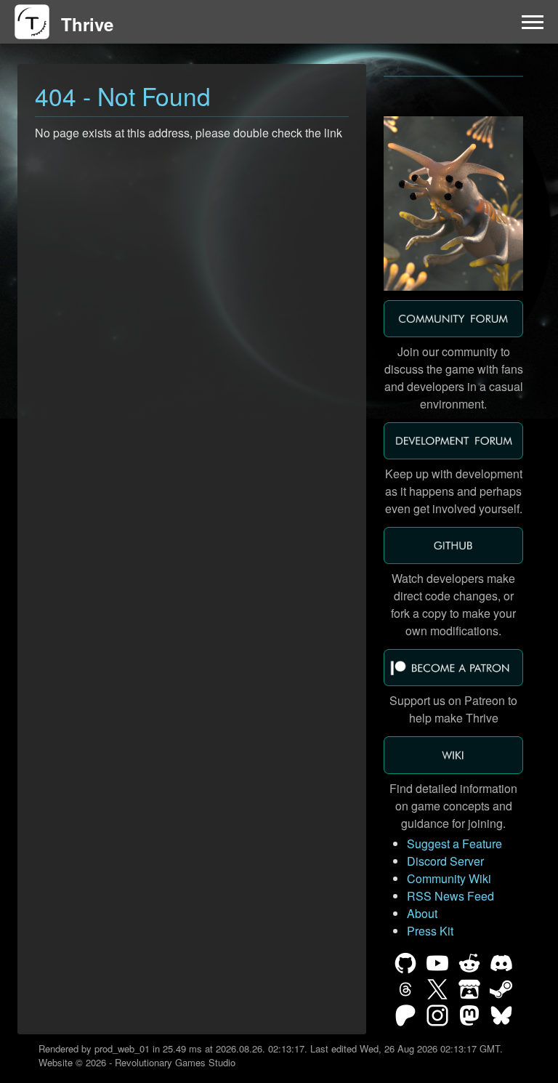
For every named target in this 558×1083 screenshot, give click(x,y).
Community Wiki (449, 878)
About (422, 913)
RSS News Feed (450, 895)
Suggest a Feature (454, 843)
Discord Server (445, 861)
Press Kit (430, 930)
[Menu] (532, 22)
